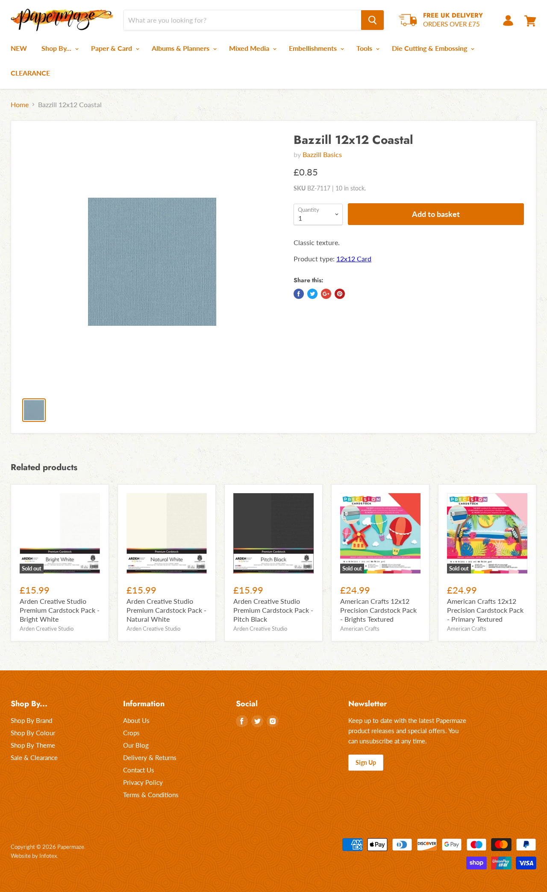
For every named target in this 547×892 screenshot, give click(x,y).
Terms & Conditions (151, 794)
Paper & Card (112, 48)
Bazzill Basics (322, 154)
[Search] (372, 20)
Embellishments (313, 48)
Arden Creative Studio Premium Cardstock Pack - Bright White (60, 610)
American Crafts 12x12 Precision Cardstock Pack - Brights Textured (378, 610)
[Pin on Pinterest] (340, 294)
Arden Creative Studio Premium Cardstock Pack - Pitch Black (273, 610)
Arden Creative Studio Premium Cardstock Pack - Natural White (166, 610)
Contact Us (138, 770)
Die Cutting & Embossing (430, 48)
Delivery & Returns (149, 757)
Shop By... (57, 48)
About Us (136, 720)
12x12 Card (353, 258)
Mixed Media (250, 48)
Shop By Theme (33, 745)
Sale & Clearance (34, 757)
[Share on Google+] (326, 294)
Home (20, 104)
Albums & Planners (181, 48)
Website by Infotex (34, 855)
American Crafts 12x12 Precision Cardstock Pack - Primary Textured (485, 610)
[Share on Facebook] (299, 294)
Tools (365, 48)
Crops (131, 733)
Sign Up (366, 762)
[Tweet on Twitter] (312, 294)
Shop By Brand (31, 720)
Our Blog (136, 745)
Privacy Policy (143, 782)
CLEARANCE (30, 73)
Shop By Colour (33, 733)
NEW (19, 48)
